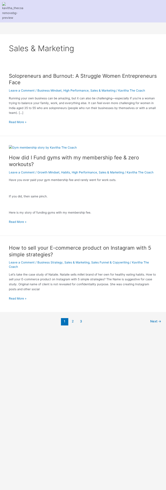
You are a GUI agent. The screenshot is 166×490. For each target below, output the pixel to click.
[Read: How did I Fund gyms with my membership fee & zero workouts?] (43, 147)
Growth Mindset (48, 172)
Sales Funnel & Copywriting (110, 262)
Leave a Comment (22, 90)
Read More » (17, 122)
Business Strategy (50, 262)
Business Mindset (49, 90)
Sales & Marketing (102, 90)
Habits (65, 172)
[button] (81, 11)
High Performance (76, 90)
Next (155, 321)
